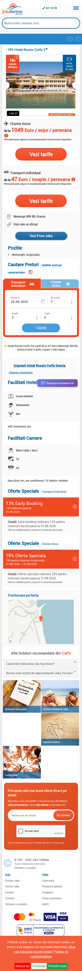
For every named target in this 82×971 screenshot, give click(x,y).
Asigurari (47, 892)
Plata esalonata (51, 898)
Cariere (9, 892)
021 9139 (51, 8)
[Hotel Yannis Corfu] (77, 39)
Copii (47, 313)
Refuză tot (22, 966)
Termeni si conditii (25, 868)
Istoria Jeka (12, 886)
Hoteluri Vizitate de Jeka (55, 709)
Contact (10, 898)
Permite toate (57, 966)
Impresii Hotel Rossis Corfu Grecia (39, 365)
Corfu (66, 653)
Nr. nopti (55, 297)
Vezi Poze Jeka (41, 235)
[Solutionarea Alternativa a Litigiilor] (41, 935)
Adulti (15, 313)
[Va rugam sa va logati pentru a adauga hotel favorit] (67, 77)
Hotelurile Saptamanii (16, 709)
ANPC (45, 904)
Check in (15, 297)
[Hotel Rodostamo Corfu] (70, 39)
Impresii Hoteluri (51, 742)
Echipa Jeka (12, 880)
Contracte (48, 880)
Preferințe (38, 966)
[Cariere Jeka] (22, 762)
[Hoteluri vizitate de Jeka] (60, 696)
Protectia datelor (52, 886)
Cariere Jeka (11, 774)
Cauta (41, 327)
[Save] (31, 271)
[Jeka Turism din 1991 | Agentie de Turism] (12, 13)
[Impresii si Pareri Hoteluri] (60, 729)
